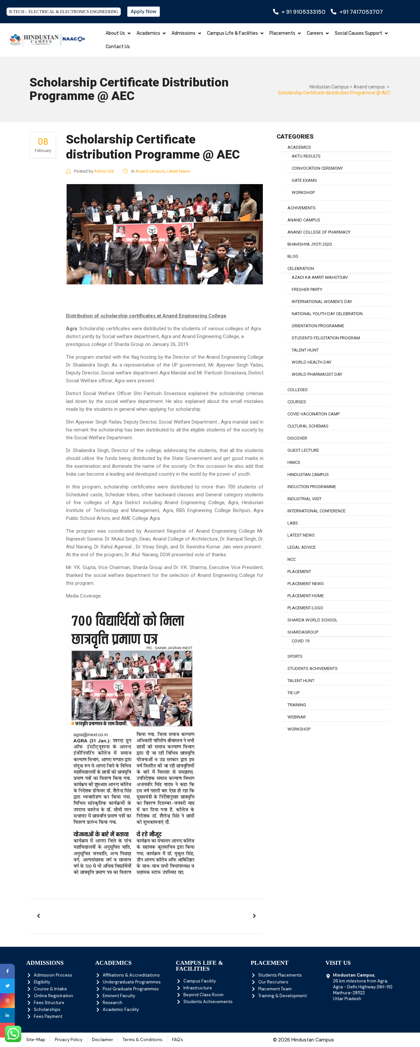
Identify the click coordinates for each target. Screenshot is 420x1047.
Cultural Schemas (307, 426)
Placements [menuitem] (282, 33)
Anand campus (369, 87)
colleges (297, 389)
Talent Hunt (305, 350)
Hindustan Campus (329, 87)
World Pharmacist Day (317, 374)
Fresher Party (307, 289)
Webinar (296, 716)
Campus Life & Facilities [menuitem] (232, 33)
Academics (299, 147)
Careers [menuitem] (315, 33)
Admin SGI (104, 171)
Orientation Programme (318, 325)
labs (292, 523)
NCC (291, 559)
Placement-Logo (305, 607)
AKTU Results (306, 156)
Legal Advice (301, 547)
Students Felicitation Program (326, 337)
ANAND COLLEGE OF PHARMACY (318, 232)
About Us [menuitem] (115, 33)
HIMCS (293, 462)
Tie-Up (293, 692)
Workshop (298, 729)
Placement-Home (305, 595)
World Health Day (311, 362)
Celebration (300, 268)
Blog (292, 256)
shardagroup (302, 632)
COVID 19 (300, 640)
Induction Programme (311, 486)
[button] (129, 33)
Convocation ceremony (317, 168)
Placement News (305, 583)
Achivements (301, 207)
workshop (303, 192)
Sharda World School (312, 620)
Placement (299, 571)
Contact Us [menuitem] (118, 46)
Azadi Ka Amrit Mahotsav (320, 277)
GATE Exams (304, 180)
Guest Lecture (303, 450)
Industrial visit (304, 498)
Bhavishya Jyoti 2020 (309, 244)
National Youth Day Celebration (327, 313)
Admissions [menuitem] (184, 33)
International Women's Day (322, 301)
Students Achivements (312, 668)
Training (296, 704)
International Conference (316, 510)
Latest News (178, 171)
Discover (297, 438)
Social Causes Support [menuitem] (358, 33)
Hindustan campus (308, 474)
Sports (295, 656)
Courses (296, 401)
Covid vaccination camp (313, 413)
